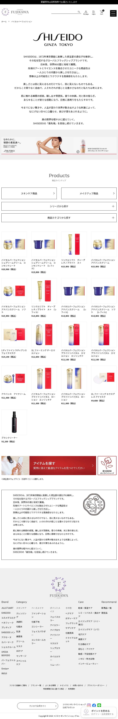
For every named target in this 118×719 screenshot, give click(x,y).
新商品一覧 (106, 607)
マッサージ (21, 655)
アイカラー (55, 625)
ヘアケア (69, 613)
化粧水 (19, 626)
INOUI (4, 673)
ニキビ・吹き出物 (86, 658)
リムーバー (55, 664)
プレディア (6, 627)
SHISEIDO (6, 612)
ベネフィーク (7, 622)
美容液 (19, 636)
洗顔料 (19, 621)
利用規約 (71, 689)
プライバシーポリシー (95, 685)
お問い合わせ (78, 685)
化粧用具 (69, 632)
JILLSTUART (7, 607)
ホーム (4, 21)
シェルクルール (8, 647)
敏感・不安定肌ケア (87, 653)
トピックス (64, 685)
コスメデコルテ (8, 617)
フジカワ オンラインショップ (64, 716)
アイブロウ (55, 630)
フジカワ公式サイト (37, 706)
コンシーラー (38, 626)
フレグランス (71, 623)
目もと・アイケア (86, 648)
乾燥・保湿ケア (85, 607)
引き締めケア (84, 644)
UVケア (19, 650)
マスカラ (54, 643)
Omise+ (5, 668)
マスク (19, 646)
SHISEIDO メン (8, 632)
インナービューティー (88, 663)
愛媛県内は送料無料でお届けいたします (59, 2)
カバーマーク (7, 642)
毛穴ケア (82, 634)
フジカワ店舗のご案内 (18, 685)
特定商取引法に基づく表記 (53, 689)
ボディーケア (71, 618)
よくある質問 (50, 685)
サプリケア (70, 628)
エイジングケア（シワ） (89, 629)
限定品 (104, 612)
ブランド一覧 (36, 685)
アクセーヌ (6, 637)
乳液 (18, 631)
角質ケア (82, 639)
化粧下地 (36, 621)
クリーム (20, 641)
